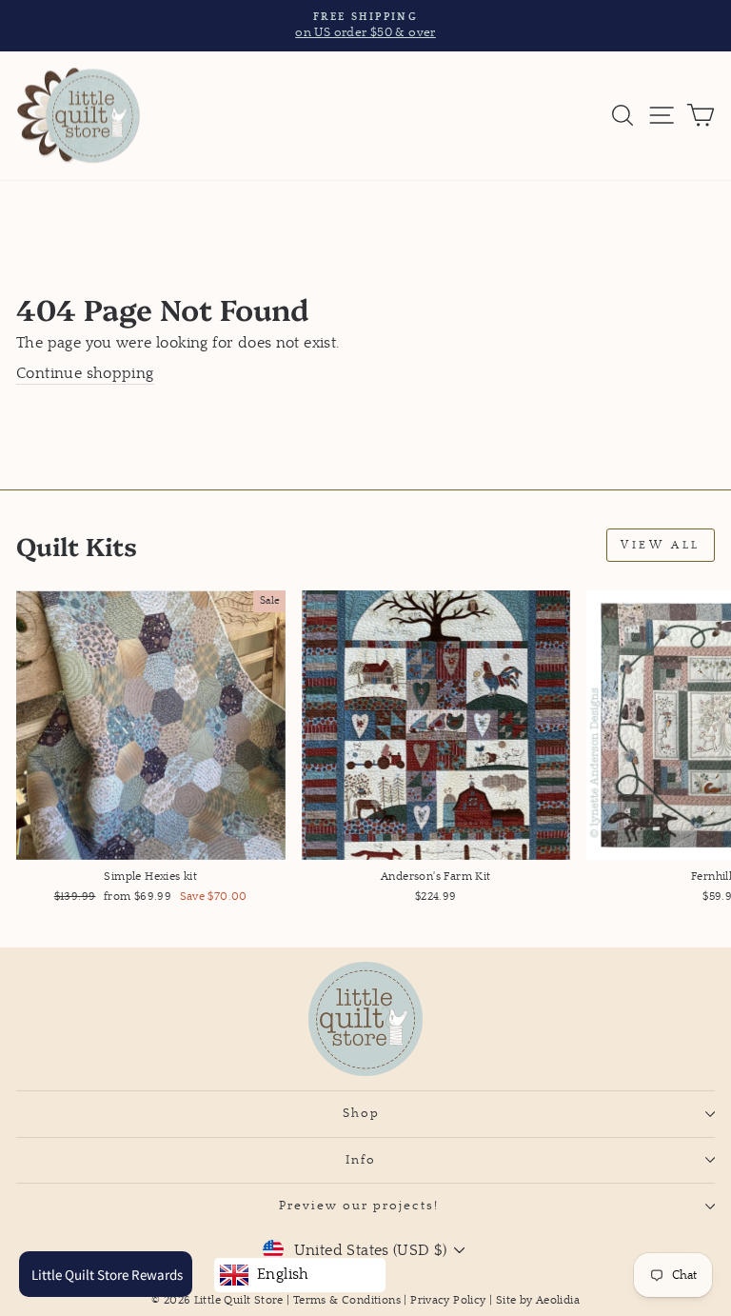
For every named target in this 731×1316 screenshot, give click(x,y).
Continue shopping (85, 374)
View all (661, 545)
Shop (361, 1113)
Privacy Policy (447, 1300)
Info (361, 1159)
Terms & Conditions (347, 1300)
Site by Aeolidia (538, 1300)
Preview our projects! (361, 1205)
